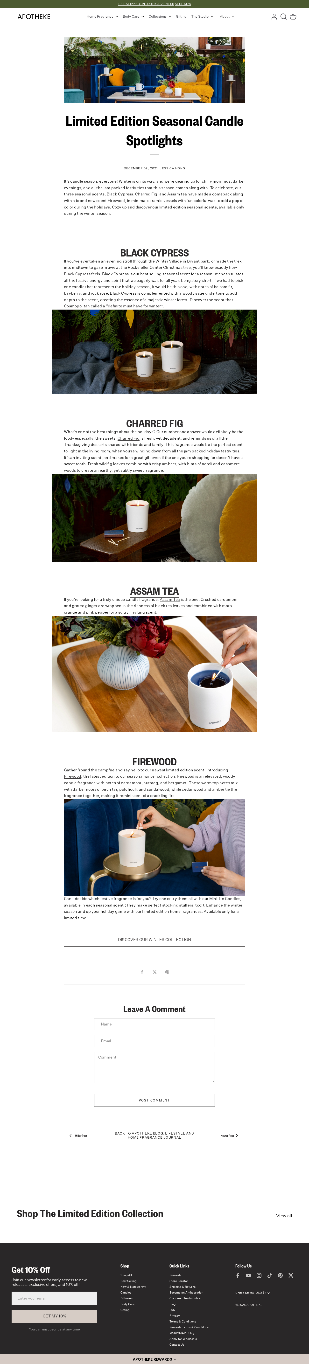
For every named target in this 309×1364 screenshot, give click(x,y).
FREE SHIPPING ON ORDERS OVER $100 (146, 4)
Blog (172, 1304)
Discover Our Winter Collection (154, 940)
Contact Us (176, 1344)
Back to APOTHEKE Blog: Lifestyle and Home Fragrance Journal (154, 1135)
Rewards (175, 1275)
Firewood (72, 776)
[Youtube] (248, 1275)
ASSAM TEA (154, 590)
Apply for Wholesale (183, 1338)
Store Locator (178, 1281)
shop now (183, 4)
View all (284, 1216)
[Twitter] (290, 1275)
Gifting (124, 1310)
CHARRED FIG (154, 423)
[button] (154, 1359)
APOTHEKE (254, 1304)
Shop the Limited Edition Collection (90, 1213)
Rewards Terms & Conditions (189, 1327)
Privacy (174, 1315)
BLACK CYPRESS (154, 252)
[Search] (284, 17)
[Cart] (293, 17)
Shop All (126, 1275)
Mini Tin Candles (224, 899)
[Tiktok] (269, 1275)
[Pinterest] (280, 1275)
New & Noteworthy (133, 1286)
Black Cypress (77, 274)
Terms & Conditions (182, 1321)
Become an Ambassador (186, 1292)
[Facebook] (237, 1275)
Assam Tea (170, 600)
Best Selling (128, 1281)
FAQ (172, 1310)
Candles (125, 1292)
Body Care (127, 1304)
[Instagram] (259, 1275)
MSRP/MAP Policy (182, 1333)
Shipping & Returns (182, 1286)
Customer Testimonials (185, 1298)
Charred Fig (129, 438)
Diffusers (126, 1298)
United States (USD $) (250, 1292)
